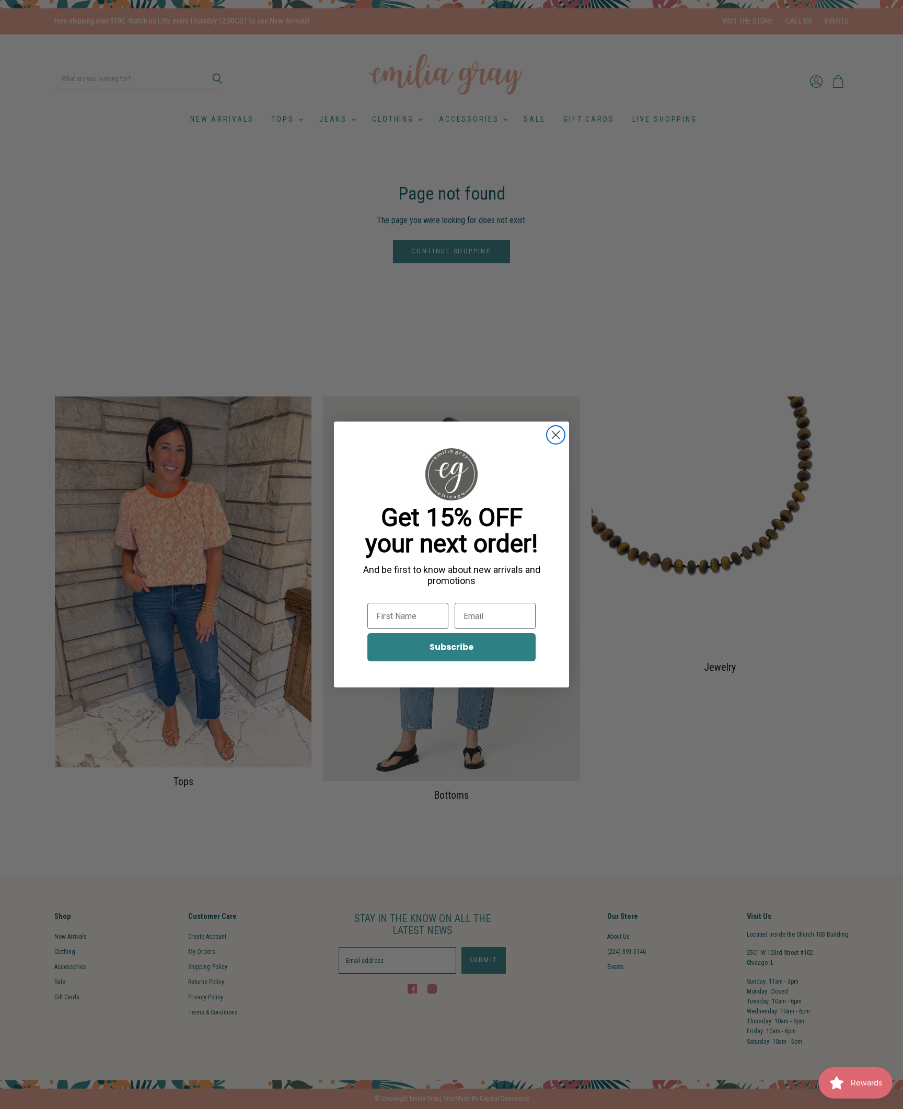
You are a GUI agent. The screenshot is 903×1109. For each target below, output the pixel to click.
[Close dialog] (556, 435)
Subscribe (451, 647)
